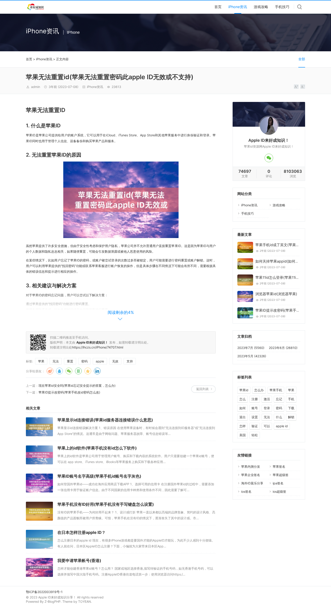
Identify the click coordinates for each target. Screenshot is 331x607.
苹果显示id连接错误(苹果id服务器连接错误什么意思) (105, 420)
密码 (84, 361)
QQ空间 (87, 371)
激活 (267, 399)
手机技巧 (282, 6)
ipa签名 (278, 483)
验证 (255, 426)
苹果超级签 (280, 475)
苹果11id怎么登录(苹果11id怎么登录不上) (288, 277)
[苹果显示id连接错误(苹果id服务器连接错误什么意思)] (39, 426)
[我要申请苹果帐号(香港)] (39, 567)
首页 (218, 6)
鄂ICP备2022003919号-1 (44, 592)
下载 (291, 408)
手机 (291, 399)
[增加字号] (296, 86)
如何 (242, 408)
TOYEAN (84, 601)
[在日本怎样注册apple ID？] (39, 539)
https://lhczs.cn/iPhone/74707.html (97, 347)
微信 (69, 371)
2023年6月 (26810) (283, 348)
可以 (267, 426)
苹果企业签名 (250, 475)
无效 (115, 361)
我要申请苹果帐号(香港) (79, 560)
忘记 (279, 399)
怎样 (242, 426)
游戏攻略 (261, 6)
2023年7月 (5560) (250, 348)
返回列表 (202, 389)
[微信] (269, 158)
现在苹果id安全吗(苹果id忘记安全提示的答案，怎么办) (77, 385)
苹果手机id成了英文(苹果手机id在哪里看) (288, 245)
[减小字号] (302, 86)
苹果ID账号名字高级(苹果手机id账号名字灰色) (99, 476)
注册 (255, 399)
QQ (59, 371)
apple (100, 361)
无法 (55, 361)
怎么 (242, 399)
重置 (70, 361)
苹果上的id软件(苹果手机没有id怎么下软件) (97, 448)
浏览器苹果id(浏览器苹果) (276, 294)
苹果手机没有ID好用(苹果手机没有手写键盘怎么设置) (105, 504)
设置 (255, 417)
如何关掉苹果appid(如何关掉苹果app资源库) (291, 261)
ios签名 (246, 491)
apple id (282, 426)
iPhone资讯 (237, 6)
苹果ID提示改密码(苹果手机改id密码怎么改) (69, 392)
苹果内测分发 (250, 466)
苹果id (243, 390)
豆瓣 (78, 371)
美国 (242, 435)
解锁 (291, 417)
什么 (279, 417)
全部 (301, 59)
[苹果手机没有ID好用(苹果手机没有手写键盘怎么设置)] (39, 511)
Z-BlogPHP (53, 601)
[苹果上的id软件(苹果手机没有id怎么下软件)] (39, 454)
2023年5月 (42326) (251, 356)
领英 (97, 371)
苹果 (41, 361)
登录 (267, 408)
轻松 (255, 435)
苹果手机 (276, 390)
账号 (255, 408)
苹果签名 (279, 466)
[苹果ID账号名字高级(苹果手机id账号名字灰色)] (39, 483)
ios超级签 (279, 491)
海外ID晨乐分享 (252, 483)
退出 (242, 417)
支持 (130, 361)
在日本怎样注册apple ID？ (81, 532)
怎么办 (259, 390)
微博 (50, 371)
